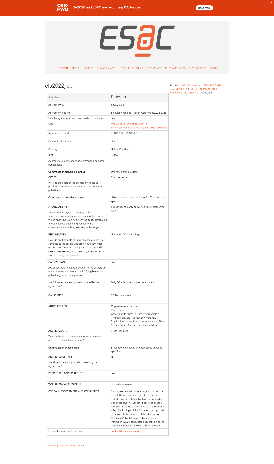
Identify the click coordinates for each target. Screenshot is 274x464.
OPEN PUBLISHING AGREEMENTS (141, 68)
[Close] (271, 2)
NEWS (76, 68)
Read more (204, 7)
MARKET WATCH (107, 68)
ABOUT (64, 68)
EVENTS (88, 68)
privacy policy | (67, 445)
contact (80, 445)
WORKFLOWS (197, 68)
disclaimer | (52, 445)
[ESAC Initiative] (137, 57)
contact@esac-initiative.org (126, 431)
